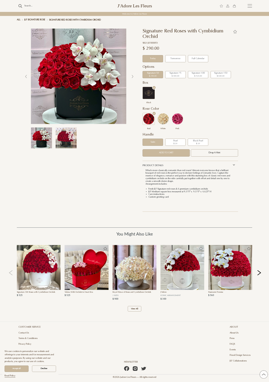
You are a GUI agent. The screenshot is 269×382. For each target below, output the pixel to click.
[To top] (264, 374)
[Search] (20, 6)
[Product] (39, 267)
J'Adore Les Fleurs (134, 6)
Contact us (23, 333)
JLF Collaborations (238, 361)
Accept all (16, 369)
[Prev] (10, 272)
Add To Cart (166, 153)
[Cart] (234, 6)
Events (233, 350)
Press (232, 338)
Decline (44, 369)
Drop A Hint (214, 153)
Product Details (153, 165)
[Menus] (249, 6)
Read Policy (10, 376)
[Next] (259, 272)
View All (134, 309)
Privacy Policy (24, 344)
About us (234, 333)
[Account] (227, 6)
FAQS (232, 344)
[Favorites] (235, 32)
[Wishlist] (221, 6)
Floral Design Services (240, 355)
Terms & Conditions (28, 338)
